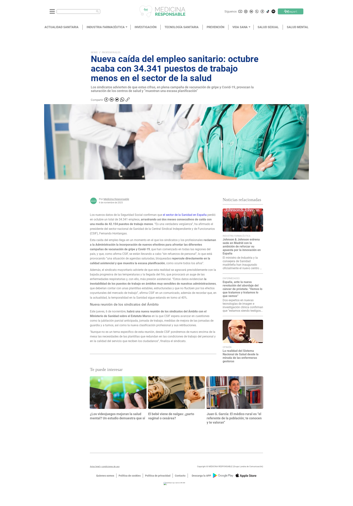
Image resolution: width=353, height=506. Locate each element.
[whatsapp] (122, 100)
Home (94, 52)
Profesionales (111, 52)
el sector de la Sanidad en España (185, 215)
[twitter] (117, 100)
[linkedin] (111, 100)
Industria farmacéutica (236, 236)
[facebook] (106, 100)
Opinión (227, 347)
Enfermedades (231, 278)
